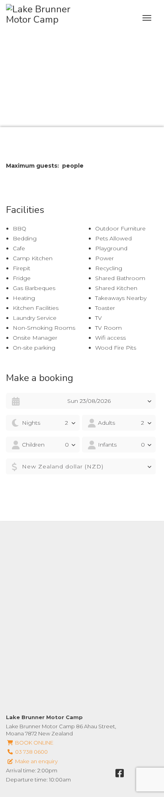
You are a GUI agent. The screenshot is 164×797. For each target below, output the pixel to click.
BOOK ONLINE (33, 742)
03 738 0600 (31, 752)
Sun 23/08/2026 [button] (89, 400)
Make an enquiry (36, 761)
